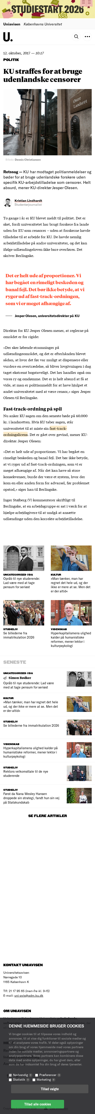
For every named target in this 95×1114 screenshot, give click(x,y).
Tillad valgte (50, 1089)
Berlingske (24, 255)
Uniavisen (11, 24)
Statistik (20, 1079)
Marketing (45, 1079)
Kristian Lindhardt (28, 200)
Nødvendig (22, 1075)
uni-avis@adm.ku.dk (28, 995)
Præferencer (49, 1075)
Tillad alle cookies (37, 1104)
